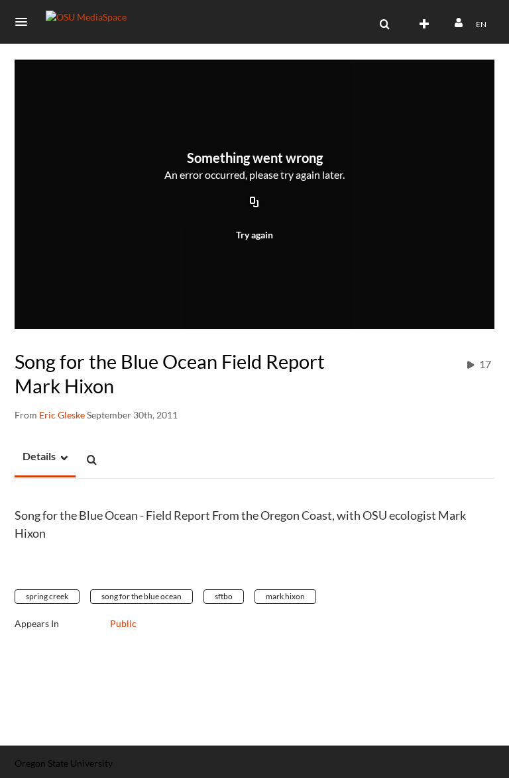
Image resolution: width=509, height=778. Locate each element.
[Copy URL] (254, 203)
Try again (254, 234)
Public (123, 623)
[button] (25, 22)
